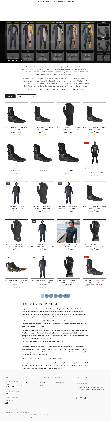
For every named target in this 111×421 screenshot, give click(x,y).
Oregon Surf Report (60, 382)
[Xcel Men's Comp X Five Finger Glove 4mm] (16, 231)
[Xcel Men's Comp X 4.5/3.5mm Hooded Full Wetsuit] (16, 193)
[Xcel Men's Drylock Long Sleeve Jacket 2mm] (68, 231)
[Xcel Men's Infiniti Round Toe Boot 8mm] (42, 114)
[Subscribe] (105, 383)
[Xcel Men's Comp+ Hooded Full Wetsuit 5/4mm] (42, 266)
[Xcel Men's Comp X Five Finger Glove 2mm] (42, 193)
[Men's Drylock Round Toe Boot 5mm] (68, 152)
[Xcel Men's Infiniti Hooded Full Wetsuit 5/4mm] (42, 231)
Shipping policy (48, 414)
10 (60, 296)
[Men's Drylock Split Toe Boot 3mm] (42, 152)
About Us (41, 385)
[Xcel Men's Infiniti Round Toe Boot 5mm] (94, 114)
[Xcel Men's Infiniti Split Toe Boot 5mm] (94, 193)
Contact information (12, 417)
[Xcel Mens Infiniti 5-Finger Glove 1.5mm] (94, 231)
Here (6, 393)
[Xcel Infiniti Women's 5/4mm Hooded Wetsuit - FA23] (94, 152)
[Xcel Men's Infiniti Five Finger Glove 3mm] (68, 266)
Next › (67, 296)
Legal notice (33, 417)
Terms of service (38, 414)
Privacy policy (28, 414)
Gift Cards (41, 382)
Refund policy (20, 414)
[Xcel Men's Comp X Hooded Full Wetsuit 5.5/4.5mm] (68, 193)
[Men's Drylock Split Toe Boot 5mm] (16, 152)
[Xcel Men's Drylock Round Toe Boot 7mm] (94, 266)
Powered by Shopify (10, 414)
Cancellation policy (23, 417)
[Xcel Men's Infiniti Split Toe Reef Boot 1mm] (16, 266)
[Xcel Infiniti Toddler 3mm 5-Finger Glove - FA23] (68, 114)
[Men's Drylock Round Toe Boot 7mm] (16, 114)
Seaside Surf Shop (14, 412)
